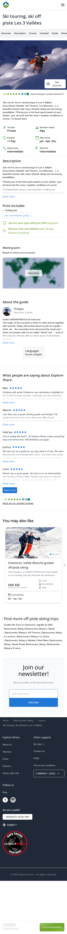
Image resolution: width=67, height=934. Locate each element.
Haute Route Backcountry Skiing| (29, 697)
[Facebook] (5, 853)
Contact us (39, 804)
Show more (9, 402)
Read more (8, 196)
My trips (38, 797)
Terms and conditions (44, 818)
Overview (6, 33)
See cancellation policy (17, 215)
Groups (33, 33)
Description (20, 33)
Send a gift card (11, 826)
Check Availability (52, 927)
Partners (7, 805)
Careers (7, 819)
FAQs (36, 811)
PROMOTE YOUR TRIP (17, 870)
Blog (5, 845)
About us (7, 797)
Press (5, 812)
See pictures (57, 84)
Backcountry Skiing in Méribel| (21, 693)
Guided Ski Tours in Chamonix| (20, 678)
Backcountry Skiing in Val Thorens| (23, 685)
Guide (55, 33)
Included (44, 33)
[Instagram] (13, 853)
